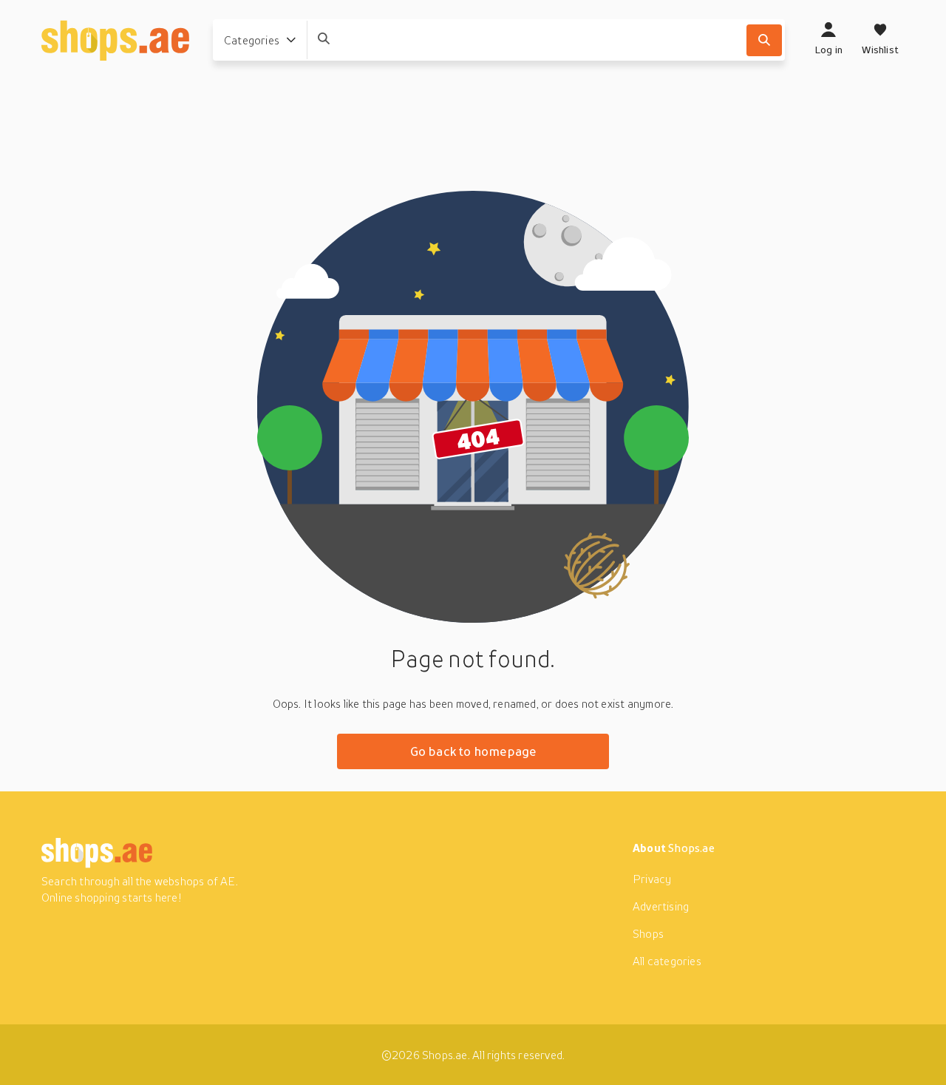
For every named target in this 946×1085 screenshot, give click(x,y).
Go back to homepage (473, 751)
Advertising (661, 906)
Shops (648, 933)
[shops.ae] (115, 40)
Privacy (652, 878)
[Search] (764, 40)
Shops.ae (691, 847)
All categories (667, 960)
